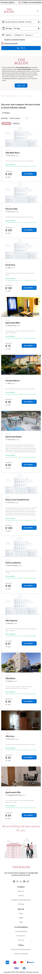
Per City (21, 906)
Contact (21, 862)
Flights (21, 884)
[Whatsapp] (21, 847)
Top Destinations (21, 898)
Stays (21, 880)
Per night (6, 123)
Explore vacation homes (14, 40)
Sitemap (21, 870)
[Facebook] (14, 847)
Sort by (4, 118)
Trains (21, 888)
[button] (37, 11)
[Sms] (24, 847)
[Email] (28, 847)
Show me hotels (11, 43)
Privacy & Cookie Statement (21, 916)
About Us (21, 857)
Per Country (21, 902)
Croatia (10, 96)
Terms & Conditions (21, 920)
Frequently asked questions (21, 866)
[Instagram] (17, 847)
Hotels (3, 96)
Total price (16, 123)
